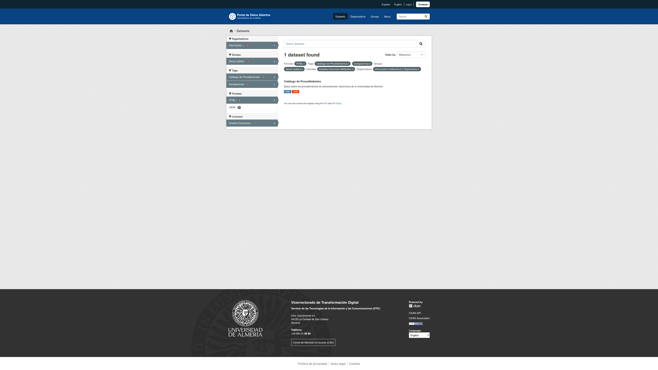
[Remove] (304, 63)
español (386, 4)
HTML (287, 91)
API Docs (336, 103)
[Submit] (426, 17)
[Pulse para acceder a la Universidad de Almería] (245, 318)
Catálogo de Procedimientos (302, 81)
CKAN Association (419, 318)
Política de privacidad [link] (312, 363)
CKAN (415, 306)
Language (415, 330)
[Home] (231, 31)
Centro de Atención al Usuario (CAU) (313, 342)
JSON (295, 91)
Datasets (340, 16)
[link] (423, 4)
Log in (409, 4)
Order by (390, 54)
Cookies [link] (354, 363)
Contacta (423, 4)
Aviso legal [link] (338, 363)
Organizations (357, 16)
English (398, 4)
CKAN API (415, 313)
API (325, 103)
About (387, 16)
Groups (375, 16)
